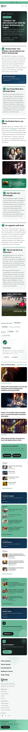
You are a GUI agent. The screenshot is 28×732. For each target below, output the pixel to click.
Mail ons (7, 357)
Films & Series (10, 13)
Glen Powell (14, 128)
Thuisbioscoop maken (5, 710)
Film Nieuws (5, 326)
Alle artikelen (7, 455)
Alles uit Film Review (7, 488)
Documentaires (6, 668)
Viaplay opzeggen (5, 703)
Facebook (11, 331)
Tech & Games (5, 664)
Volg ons (6, 652)
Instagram (15, 357)
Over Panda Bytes (5, 693)
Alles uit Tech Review (7, 534)
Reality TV (3, 698)
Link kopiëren (7, 335)
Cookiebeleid (10, 724)
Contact (2, 696)
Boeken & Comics (7, 671)
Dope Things (5, 675)
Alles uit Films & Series (22, 364)
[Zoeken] (22, 6)
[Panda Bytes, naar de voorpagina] (3, 6)
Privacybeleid (3, 724)
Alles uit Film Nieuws (7, 574)
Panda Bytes (7, 255)
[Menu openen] (25, 6)
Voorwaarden (17, 724)
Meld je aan (7, 633)
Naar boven (6, 727)
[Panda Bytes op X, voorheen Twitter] (14, 3)
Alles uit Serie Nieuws (7, 603)
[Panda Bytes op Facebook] (11, 2)
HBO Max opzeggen (5, 707)
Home (4, 13)
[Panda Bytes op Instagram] (17, 3)
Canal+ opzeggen (5, 705)
